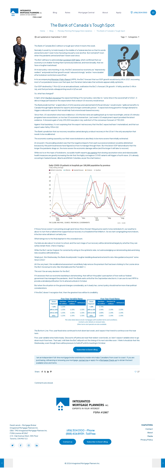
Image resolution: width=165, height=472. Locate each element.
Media (150, 436)
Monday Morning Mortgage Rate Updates (75, 31)
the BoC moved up (53, 98)
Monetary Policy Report (61, 79)
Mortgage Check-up (108, 360)
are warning (92, 152)
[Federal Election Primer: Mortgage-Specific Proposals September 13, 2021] (158, 463)
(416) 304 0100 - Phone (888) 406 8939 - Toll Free (81, 432)
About (150, 432)
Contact (149, 429)
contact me (83, 360)
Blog (51, 31)
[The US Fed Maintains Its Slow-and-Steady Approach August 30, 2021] (6, 463)
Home (42, 31)
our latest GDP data (71, 60)
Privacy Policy (147, 440)
